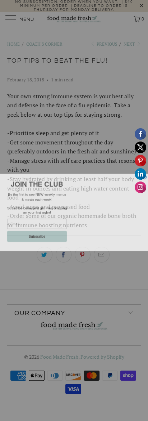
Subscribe (37, 234)
